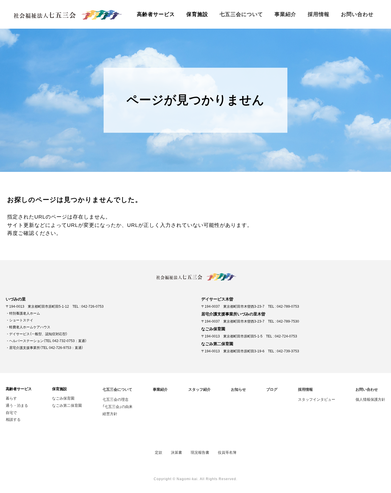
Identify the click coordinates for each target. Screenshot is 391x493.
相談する (13, 419)
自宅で (11, 412)
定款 (158, 452)
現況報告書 (200, 452)
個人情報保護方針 (370, 399)
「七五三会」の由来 (117, 406)
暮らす (11, 398)
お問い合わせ (357, 14)
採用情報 (318, 14)
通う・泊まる (17, 405)
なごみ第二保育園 (67, 405)
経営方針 (109, 413)
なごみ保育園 (63, 398)
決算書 (176, 452)
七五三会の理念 (115, 399)
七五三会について (241, 14)
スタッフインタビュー (316, 399)
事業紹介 (285, 14)
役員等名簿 (227, 452)
